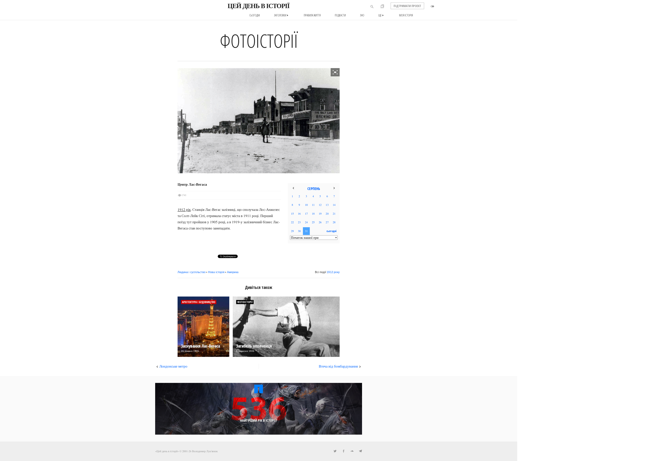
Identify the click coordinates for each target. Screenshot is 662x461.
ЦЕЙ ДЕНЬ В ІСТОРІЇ (258, 6)
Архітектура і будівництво (198, 302)
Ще (381, 15)
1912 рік (184, 209)
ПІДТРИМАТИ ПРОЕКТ (407, 6)
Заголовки (282, 15)
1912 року (333, 272)
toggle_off (432, 6)
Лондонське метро (173, 366)
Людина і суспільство (191, 272)
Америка (232, 272)
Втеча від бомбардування (338, 366)
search (372, 7)
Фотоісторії (245, 302)
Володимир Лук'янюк (205, 451)
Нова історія (216, 272)
